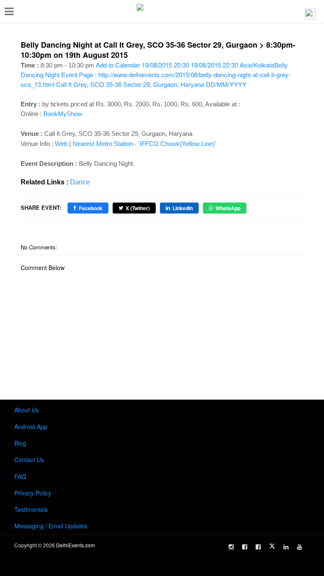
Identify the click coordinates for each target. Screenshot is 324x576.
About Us (26, 410)
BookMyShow (62, 113)
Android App (30, 426)
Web (61, 143)
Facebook (91, 208)
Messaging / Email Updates (50, 526)
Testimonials (31, 509)
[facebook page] (244, 547)
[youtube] (299, 547)
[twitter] (272, 546)
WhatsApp (228, 208)
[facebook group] (258, 547)
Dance (80, 182)
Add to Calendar (156, 74)
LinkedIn (183, 208)
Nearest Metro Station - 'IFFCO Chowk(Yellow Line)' (144, 143)
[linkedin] (286, 547)
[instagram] (231, 547)
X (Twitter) (138, 208)
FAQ (20, 476)
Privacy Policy (32, 493)
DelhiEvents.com (75, 545)
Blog (20, 443)
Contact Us (29, 459)
